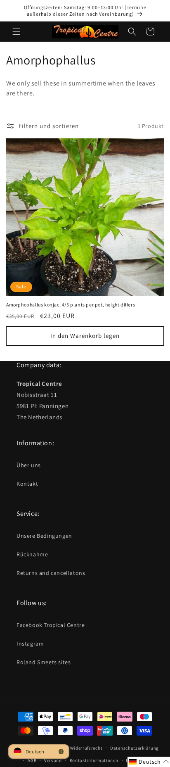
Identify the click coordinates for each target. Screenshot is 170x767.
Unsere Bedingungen (44, 535)
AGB (32, 760)
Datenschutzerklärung (134, 748)
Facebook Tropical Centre (51, 625)
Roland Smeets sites (44, 662)
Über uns (29, 465)
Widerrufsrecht (86, 748)
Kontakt (27, 483)
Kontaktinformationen (94, 760)
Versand (53, 760)
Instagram (30, 643)
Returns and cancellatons (51, 573)
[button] (16, 31)
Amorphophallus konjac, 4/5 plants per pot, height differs (70, 305)
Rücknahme (32, 554)
